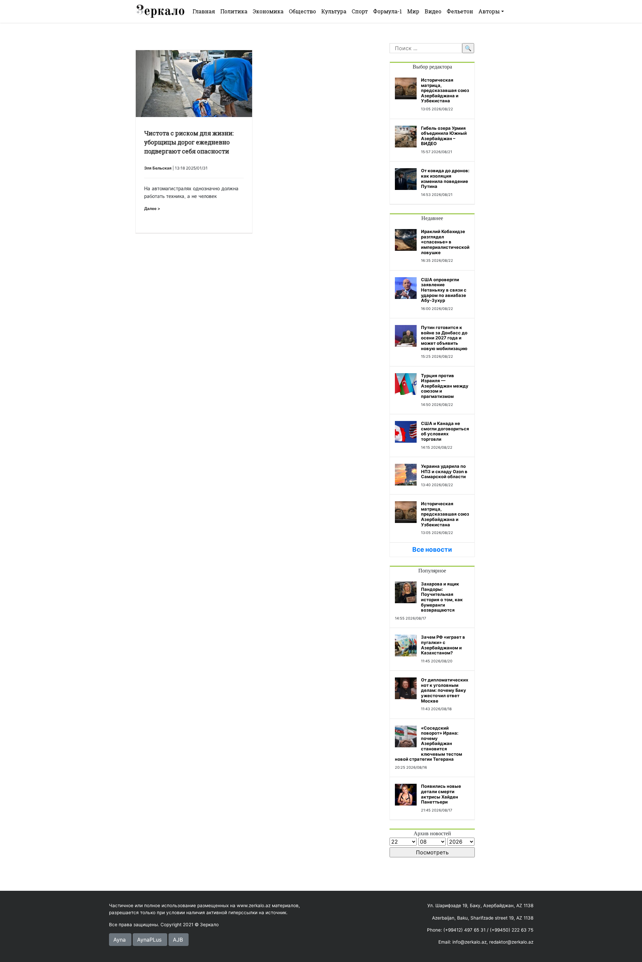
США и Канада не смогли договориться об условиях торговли (445, 431)
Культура (333, 11)
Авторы (489, 11)
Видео (433, 11)
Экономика (268, 11)
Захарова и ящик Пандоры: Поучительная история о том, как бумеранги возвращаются (442, 597)
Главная (204, 11)
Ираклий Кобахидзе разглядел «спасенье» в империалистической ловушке (445, 242)
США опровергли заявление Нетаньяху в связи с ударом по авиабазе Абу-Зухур (443, 290)
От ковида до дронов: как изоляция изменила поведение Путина (445, 178)
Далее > (152, 208)
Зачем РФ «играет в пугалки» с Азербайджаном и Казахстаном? (443, 644)
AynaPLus (149, 939)
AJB (178, 939)
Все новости (432, 549)
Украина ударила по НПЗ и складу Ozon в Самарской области (444, 471)
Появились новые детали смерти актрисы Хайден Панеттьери (441, 794)
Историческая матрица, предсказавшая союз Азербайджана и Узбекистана (445, 90)
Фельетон (460, 11)
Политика (233, 11)
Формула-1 (387, 11)
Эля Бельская (158, 168)
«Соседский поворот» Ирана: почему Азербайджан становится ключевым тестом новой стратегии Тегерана (428, 743)
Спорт (360, 11)
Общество (302, 11)
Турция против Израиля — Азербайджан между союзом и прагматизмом (444, 386)
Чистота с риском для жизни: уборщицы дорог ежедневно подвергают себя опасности (189, 142)
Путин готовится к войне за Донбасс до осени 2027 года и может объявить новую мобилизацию (444, 338)
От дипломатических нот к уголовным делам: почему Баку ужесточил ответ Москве (444, 690)
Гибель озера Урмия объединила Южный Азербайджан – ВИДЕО (444, 135)
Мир (413, 11)
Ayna (119, 939)
